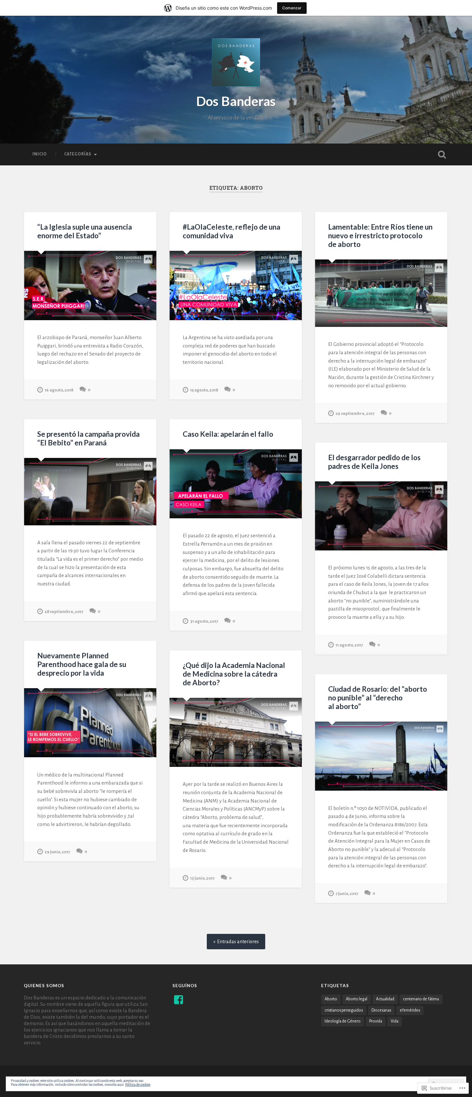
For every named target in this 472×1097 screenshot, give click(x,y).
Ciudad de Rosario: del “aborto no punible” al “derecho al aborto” (377, 698)
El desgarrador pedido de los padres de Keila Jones (374, 461)
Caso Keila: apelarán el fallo (228, 434)
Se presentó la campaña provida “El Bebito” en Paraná (88, 438)
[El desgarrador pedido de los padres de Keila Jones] (381, 515)
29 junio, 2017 (57, 851)
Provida (375, 1021)
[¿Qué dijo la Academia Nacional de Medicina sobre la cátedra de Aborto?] (236, 732)
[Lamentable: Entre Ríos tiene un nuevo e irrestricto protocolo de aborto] (381, 293)
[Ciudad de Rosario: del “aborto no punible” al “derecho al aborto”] (381, 756)
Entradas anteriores (238, 941)
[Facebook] (178, 1000)
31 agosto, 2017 (204, 621)
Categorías (77, 154)
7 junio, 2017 (347, 893)
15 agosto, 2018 (204, 390)
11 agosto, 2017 (349, 645)
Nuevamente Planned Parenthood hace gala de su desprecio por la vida (81, 664)
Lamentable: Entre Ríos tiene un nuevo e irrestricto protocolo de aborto (380, 236)
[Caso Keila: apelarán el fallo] (236, 483)
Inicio (39, 154)
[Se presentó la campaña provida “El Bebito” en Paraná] (90, 491)
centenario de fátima (421, 999)
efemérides (410, 1010)
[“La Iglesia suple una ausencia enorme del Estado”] (90, 285)
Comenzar (292, 7)
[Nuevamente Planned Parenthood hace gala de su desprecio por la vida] (90, 722)
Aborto (331, 999)
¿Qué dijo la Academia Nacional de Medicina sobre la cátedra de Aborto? (234, 674)
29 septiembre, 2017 (355, 413)
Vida (394, 1021)
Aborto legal (356, 999)
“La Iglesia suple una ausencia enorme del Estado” (84, 231)
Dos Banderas (236, 101)
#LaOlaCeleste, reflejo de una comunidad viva (231, 231)
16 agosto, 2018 (59, 390)
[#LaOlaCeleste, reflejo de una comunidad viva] (236, 285)
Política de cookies (137, 1084)
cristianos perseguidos (344, 1010)
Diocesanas (381, 1010)
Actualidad (385, 999)
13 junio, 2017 (202, 878)
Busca (442, 154)
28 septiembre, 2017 (64, 611)
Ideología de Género (343, 1021)
